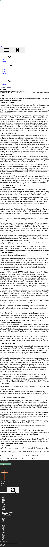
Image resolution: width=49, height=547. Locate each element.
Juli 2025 (3, 527)
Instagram (3, 77)
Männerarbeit (4, 73)
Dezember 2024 (3, 532)
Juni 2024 (3, 536)
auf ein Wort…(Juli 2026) (5, 513)
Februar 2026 (3, 522)
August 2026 (3, 518)
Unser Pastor (3, 508)
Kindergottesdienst (5, 72)
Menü (23, 52)
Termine (3, 75)
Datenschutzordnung (5, 85)
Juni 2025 (3, 528)
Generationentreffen (5, 74)
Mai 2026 (3, 520)
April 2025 (3, 529)
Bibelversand (4, 69)
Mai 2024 (3, 537)
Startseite (3, 59)
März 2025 (3, 530)
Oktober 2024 (3, 533)
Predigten (3, 76)
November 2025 (3, 524)
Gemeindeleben (3, 500)
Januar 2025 (3, 531)
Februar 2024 (3, 539)
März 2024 (3, 538)
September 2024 (3, 534)
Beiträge (3, 496)
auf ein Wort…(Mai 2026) (5, 514)
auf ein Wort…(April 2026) (5, 515)
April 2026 (3, 521)
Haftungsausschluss (4, 501)
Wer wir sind (4, 61)
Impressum (3, 83)
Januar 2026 (3, 523)
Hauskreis (4, 71)
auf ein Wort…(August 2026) (5, 512)
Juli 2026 (3, 519)
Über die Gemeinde (5, 60)
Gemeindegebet (5, 70)
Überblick (4, 68)
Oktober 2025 (3, 525)
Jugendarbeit (3, 504)
